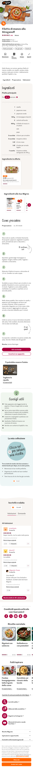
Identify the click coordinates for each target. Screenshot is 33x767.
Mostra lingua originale (9, 540)
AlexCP (12, 550)
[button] (5, 529)
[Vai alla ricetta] (9, 641)
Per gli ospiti (18, 48)
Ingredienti (6, 80)
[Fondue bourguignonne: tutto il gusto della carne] (9, 677)
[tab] (16, 732)
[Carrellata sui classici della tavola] (24, 677)
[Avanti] (29, 205)
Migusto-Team (14, 570)
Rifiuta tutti (17, 760)
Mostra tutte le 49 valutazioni (14, 598)
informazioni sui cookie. (22, 756)
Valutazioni (26, 80)
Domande (22, 513)
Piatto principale (7, 48)
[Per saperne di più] (10, 379)
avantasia (12, 528)
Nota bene (17, 97)
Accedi (18, 481)
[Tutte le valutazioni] (6, 35)
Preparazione (16, 80)
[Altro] (28, 543)
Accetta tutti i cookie (16, 764)
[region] (16, 754)
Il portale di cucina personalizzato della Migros (15, 695)
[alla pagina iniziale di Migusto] (6, 2)
